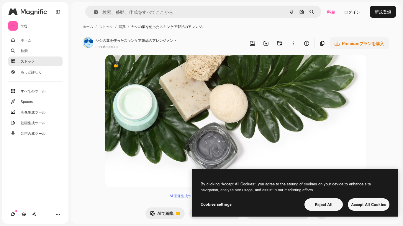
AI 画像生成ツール (184, 195)
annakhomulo (107, 46)
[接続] (13, 214)
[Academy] (23, 214)
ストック (106, 26)
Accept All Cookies (368, 204)
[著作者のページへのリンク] (88, 43)
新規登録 (383, 12)
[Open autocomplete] (94, 12)
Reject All (323, 204)
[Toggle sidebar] (58, 11)
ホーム (88, 26)
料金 (331, 12)
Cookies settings (216, 204)
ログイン (352, 12)
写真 (122, 26)
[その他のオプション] (293, 43)
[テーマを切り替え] (34, 214)
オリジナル (146, 66)
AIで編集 (162, 214)
